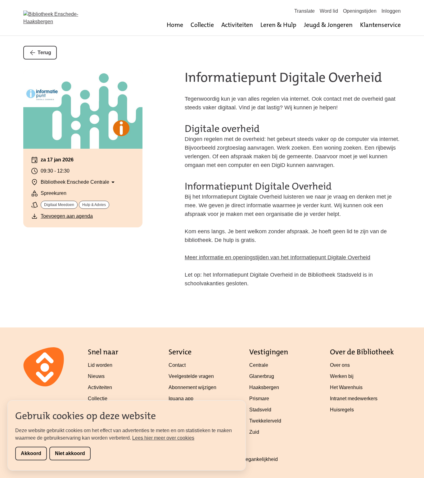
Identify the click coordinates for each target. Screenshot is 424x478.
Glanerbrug (261, 376)
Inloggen (391, 11)
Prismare (259, 398)
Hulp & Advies (94, 205)
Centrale (258, 365)
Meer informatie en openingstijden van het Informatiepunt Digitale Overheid (277, 257)
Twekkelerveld (265, 420)
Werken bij (342, 376)
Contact (177, 365)
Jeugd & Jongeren (328, 25)
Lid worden (100, 365)
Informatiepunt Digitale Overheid (283, 77)
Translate (304, 11)
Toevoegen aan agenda (67, 216)
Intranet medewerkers (353, 398)
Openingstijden (360, 11)
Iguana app (181, 398)
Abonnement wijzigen (192, 387)
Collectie (202, 25)
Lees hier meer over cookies (163, 438)
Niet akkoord (70, 453)
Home (175, 25)
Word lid (329, 11)
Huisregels (342, 409)
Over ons (340, 365)
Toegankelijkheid (259, 459)
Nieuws (96, 376)
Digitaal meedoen (59, 205)
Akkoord (31, 453)
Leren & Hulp (278, 25)
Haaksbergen (264, 387)
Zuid (254, 432)
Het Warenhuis (346, 387)
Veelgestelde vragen (191, 376)
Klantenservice (380, 25)
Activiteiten (237, 25)
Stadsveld (260, 409)
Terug (44, 52)
